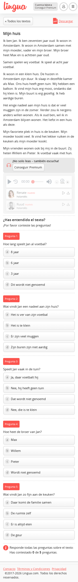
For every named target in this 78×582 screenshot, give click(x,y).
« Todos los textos (17, 21)
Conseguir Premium (28, 167)
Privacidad (59, 569)
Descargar (66, 21)
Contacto (9, 569)
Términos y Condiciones (33, 569)
